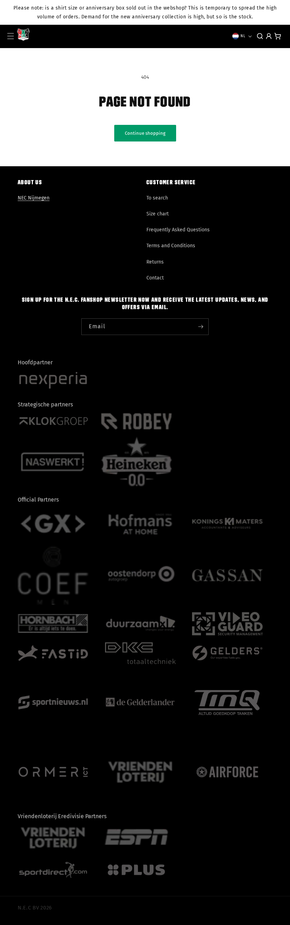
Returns (155, 262)
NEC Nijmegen (34, 198)
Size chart (157, 214)
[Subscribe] (200, 326)
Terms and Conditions (170, 246)
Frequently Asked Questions (178, 230)
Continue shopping (145, 133)
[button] (10, 36)
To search (157, 198)
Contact (155, 278)
